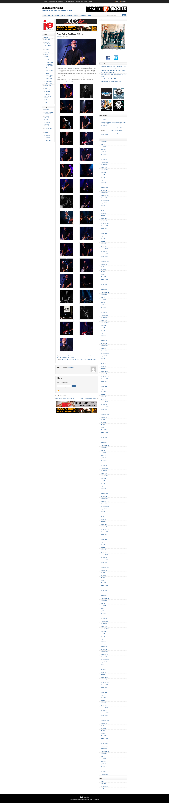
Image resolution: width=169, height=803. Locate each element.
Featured (57, 15)
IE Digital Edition (71, 359)
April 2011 (103, 611)
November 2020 (105, 317)
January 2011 (104, 618)
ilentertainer (59, 36)
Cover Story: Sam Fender (116, 130)
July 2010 (103, 634)
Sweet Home (49, 78)
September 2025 (105, 169)
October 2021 (104, 289)
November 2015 (105, 470)
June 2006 (103, 758)
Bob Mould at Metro (70, 356)
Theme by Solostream (94, 799)
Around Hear (49, 57)
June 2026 (103, 146)
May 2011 (103, 608)
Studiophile (48, 76)
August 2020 (104, 325)
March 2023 (104, 246)
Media (47, 73)
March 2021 (104, 307)
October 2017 (104, 412)
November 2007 (105, 715)
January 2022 (104, 282)
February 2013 (104, 554)
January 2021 (104, 312)
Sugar (72, 357)
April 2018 (103, 396)
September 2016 (105, 445)
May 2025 (103, 180)
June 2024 (103, 208)
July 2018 (103, 389)
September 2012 (105, 567)
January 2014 (104, 526)
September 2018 (105, 384)
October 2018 (104, 381)
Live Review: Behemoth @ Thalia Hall (65, 398)
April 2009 (103, 672)
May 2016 (103, 455)
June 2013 (103, 544)
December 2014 (105, 498)
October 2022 (104, 259)
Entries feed (104, 783)
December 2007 (105, 713)
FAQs (45, 121)
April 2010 (103, 641)
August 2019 (104, 356)
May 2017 (103, 424)
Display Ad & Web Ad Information (56, 1)
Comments (123, 1)
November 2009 (105, 654)
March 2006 (104, 766)
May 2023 (103, 241)
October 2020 (104, 320)
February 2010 (104, 646)
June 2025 (103, 177)
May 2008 (103, 700)
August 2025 (104, 172)
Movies (46, 97)
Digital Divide (49, 64)
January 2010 (104, 649)
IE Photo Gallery (79, 359)
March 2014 (104, 521)
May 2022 (103, 271)
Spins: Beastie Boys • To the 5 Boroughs (110, 78)
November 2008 (105, 685)
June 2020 (103, 330)
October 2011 (104, 595)
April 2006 (103, 764)
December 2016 (105, 437)
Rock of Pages (49, 75)
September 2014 (105, 506)
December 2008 (105, 682)
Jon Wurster (64, 357)
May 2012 (103, 577)
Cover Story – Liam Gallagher (118, 128)
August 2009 (104, 662)
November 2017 (105, 409)
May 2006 (103, 761)
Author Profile (71, 367)
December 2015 (105, 468)
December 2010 (105, 621)
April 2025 (103, 182)
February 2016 (104, 463)
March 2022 (104, 277)
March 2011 (103, 613)
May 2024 (103, 210)
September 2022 (105, 261)
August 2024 (104, 203)
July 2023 (103, 236)
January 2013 (104, 557)
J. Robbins (89, 356)
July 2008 (103, 695)
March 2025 (104, 185)
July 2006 (103, 756)
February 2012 (104, 585)
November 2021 (105, 287)
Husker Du (83, 356)
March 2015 (104, 491)
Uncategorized (83, 15)
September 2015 (105, 475)
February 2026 (104, 157)
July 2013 (103, 542)
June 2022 (103, 269)
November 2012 (105, 562)
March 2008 (104, 705)
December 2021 (105, 284)
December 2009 (105, 651)
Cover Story (50, 15)
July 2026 (103, 144)
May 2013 (103, 547)
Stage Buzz (89, 359)
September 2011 (105, 598)
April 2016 (103, 458)
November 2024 (105, 195)
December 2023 (105, 223)
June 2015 (103, 483)
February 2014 (104, 524)
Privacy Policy (47, 125)
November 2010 (105, 623)
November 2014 (105, 501)
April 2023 (103, 243)
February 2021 (104, 310)
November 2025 (105, 164)
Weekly (89, 15)
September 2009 (105, 659)
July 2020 (103, 328)
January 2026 (104, 159)
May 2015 (103, 486)
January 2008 (104, 710)
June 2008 (103, 697)
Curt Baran (78, 356)
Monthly (76, 15)
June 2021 (103, 299)
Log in (102, 781)
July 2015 (103, 481)
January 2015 (104, 496)
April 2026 (103, 152)
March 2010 (104, 644)
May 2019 (103, 363)
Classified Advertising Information (48, 139)
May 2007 (103, 730)
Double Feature (49, 65)
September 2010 (105, 628)
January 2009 (104, 679)
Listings (90, 1)
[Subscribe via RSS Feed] (58, 391)
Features (46, 80)
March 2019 (104, 368)
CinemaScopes (49, 62)
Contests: (45, 1)
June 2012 (103, 575)
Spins (85, 359)
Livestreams (69, 15)
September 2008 (105, 690)
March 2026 (104, 154)
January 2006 (104, 771)
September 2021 (105, 292)
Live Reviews (47, 96)
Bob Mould (62, 356)
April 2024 (103, 213)
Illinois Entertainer (52, 7)
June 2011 (103, 605)
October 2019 (104, 350)
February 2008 (104, 707)
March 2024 (104, 215)
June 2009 (103, 667)
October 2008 (104, 687)
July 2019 (103, 358)
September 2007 (105, 720)
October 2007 (104, 718)
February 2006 (104, 769)
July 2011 (103, 603)
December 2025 (105, 162)
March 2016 (104, 460)
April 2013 (103, 549)
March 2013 (104, 552)
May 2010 (103, 639)
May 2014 (103, 516)
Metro (69, 357)
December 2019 (105, 345)
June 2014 (103, 514)
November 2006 (105, 746)
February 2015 (104, 493)
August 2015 (104, 478)
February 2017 (104, 432)
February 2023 (104, 248)
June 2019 (103, 361)
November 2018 (105, 379)
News (45, 99)
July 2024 (103, 205)
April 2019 (103, 366)
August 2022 (104, 264)
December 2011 (104, 590)
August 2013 (104, 539)
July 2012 (103, 572)
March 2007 (104, 736)
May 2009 (103, 669)
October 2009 (104, 656)
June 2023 (103, 238)
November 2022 (105, 256)
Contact (46, 119)
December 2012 (105, 560)
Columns (46, 56)
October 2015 (104, 473)
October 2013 (104, 534)
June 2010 (103, 636)
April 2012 (103, 580)
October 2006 (104, 748)
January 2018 (104, 404)
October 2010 (104, 626)
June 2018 (103, 391)
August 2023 (104, 233)
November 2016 (105, 440)
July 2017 (103, 419)
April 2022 (103, 274)
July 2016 (103, 450)
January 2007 (104, 741)
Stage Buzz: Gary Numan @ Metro (88, 398)
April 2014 (103, 519)
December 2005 (105, 774)
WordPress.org (104, 788)
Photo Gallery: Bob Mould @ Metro (70, 34)
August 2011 (104, 600)
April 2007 (103, 733)
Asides (44, 15)
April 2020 (103, 335)
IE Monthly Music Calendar (81, 1)
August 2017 (104, 417)
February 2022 (104, 279)
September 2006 (105, 751)
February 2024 (104, 218)
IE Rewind (63, 15)
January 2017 (104, 435)
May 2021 (103, 302)
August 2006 (104, 753)
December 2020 (105, 315)
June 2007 (103, 728)
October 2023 (104, 228)
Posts (117, 1)
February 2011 (104, 616)
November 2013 (105, 532)
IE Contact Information (69, 1)
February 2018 (104, 401)
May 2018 (103, 394)
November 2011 (104, 593)
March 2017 (104, 430)
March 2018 (104, 399)
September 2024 (105, 200)
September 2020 (105, 322)
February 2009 (104, 677)
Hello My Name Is (48, 43)
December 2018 (105, 376)
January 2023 (104, 251)
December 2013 (105, 529)
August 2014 (104, 509)
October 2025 (104, 167)
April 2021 (103, 305)
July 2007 (103, 725)
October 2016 (104, 442)
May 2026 (103, 149)
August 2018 (104, 386)
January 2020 (104, 343)
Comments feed (104, 786)
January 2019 (104, 373)
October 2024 (104, 197)
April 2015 (103, 488)
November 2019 (105, 348)
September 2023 (105, 231)
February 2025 (104, 187)
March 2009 (104, 674)
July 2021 (103, 297)
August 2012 (104, 570)
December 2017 (105, 407)
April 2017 (103, 427)
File (47, 67)
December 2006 (105, 743)
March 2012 (104, 583)
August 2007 (104, 723)
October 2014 (104, 503)
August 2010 (104, 631)
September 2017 (105, 414)
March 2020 (104, 338)
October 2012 (104, 565)
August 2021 (104, 294)
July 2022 (103, 266)
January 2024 (104, 220)
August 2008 (104, 692)
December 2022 (105, 254)
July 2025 (103, 175)
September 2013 (105, 537)
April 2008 (103, 702)
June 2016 (103, 452)
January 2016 (104, 465)
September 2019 (105, 353)
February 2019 (104, 371)
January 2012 (104, 588)
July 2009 (103, 664)
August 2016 (104, 447)
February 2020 (104, 340)
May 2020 (103, 333)
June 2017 (103, 422)
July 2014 (103, 511)
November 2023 (105, 226)
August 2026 (104, 141)
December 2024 (105, 192)
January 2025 (104, 190)
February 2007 (104, 738)
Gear (47, 69)
